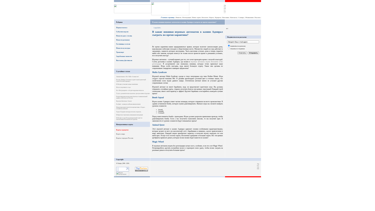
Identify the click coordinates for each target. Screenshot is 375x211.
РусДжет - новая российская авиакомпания (128, 104)
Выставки (225, 17)
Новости (178, 17)
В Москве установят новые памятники (127, 84)
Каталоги (205, 17)
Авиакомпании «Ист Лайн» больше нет (127, 76)
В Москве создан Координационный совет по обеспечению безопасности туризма (129, 118)
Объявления (249, 17)
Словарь (241, 17)
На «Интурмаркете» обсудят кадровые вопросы (130, 90)
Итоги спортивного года (123, 87)
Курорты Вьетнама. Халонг (124, 101)
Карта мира (120, 134)
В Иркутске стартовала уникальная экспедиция (129, 115)
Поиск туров (196, 17)
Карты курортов (122, 130)
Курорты (218, 17)
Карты (211, 17)
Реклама (257, 17)
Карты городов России (124, 138)
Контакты (233, 17)
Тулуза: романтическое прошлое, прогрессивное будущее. (133, 93)
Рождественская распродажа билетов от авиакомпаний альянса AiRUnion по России (131, 97)
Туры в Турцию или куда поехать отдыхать (128, 112)
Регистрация (186, 17)
